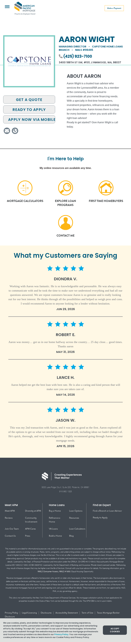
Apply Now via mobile (31, 119)
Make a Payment (114, 8)
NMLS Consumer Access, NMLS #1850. (54, 571)
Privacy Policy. (61, 634)
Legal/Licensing (29, 612)
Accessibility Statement (66, 612)
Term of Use (88, 612)
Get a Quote (29, 99)
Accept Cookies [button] (115, 630)
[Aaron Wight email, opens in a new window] (7, 131)
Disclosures (46, 612)
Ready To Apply (29, 109)
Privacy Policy (12, 612)
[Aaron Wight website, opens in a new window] (15, 131)
